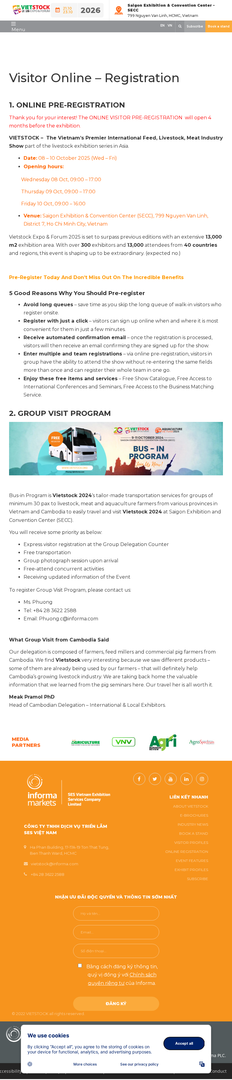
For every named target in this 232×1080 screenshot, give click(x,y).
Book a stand (219, 26)
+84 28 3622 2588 (47, 874)
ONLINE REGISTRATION (186, 851)
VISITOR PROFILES (191, 842)
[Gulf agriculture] (83, 742)
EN (162, 25)
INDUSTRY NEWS (193, 824)
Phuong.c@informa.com (68, 619)
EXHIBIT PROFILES (191, 869)
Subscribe (195, 26)
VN (170, 25)
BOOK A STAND (193, 833)
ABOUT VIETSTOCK (190, 806)
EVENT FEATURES (192, 860)
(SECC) (145, 216)
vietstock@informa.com (54, 863)
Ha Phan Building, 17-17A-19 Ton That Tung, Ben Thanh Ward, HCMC (69, 850)
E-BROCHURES (194, 815)
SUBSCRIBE (197, 878)
